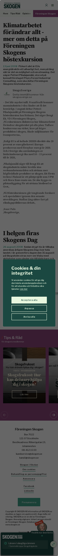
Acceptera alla (29, 300)
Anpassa (29, 308)
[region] (29, 278)
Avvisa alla (29, 316)
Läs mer (24, 289)
